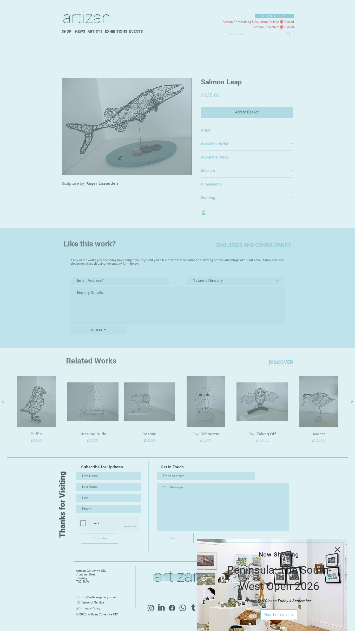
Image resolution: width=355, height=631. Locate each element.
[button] (337, 549)
